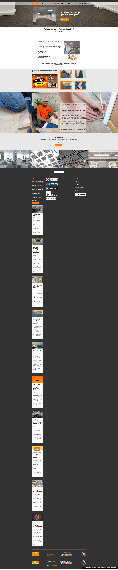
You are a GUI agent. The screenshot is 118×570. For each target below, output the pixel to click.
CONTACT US (58, 145)
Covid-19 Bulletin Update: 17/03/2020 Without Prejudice (37, 524)
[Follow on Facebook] (77, 190)
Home (43, 3)
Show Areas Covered (4, 569)
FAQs (59, 3)
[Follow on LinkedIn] (75, 190)
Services (55, 3)
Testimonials (75, 3)
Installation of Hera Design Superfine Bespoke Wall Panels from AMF (37, 422)
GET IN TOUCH (36, 203)
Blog (80, 3)
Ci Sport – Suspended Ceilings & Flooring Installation (36, 250)
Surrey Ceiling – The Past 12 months (37, 456)
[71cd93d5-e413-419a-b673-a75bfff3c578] (66, 89)
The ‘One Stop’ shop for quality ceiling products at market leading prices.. (37, 387)
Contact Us (84, 3)
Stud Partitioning (38, 289)
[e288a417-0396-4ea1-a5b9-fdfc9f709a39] (80, 89)
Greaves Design (53, 561)
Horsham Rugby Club (37, 215)
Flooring (51, 3)
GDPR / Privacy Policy (50, 554)
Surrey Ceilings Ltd (54, 565)
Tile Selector (69, 3)
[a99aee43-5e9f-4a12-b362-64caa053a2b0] (66, 77)
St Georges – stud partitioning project (37, 286)
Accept (113, 567)
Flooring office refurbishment (36, 319)
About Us (46, 3)
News (34, 217)
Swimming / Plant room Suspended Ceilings (37, 352)
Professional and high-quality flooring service (71, 13)
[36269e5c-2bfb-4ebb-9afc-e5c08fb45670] (80, 77)
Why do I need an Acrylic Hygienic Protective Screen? (37, 490)
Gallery (62, 3)
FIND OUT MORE (64, 19)
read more (34, 233)
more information (108, 567)
